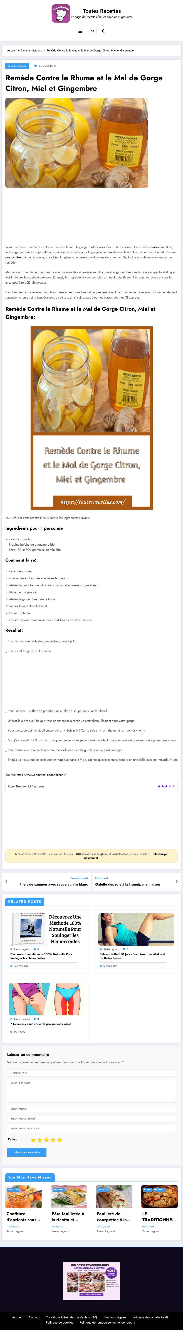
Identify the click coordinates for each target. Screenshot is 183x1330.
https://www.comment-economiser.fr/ (41, 774)
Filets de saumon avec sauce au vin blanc (53, 884)
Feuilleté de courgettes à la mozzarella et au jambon (68, 1217)
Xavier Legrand (22, 949)
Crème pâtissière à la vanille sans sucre (156, 1218)
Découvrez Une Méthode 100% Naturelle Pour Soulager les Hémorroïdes (41, 956)
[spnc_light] (103, 31)
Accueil (17, 1318)
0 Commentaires (47, 66)
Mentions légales (115, 1318)
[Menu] (80, 31)
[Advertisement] (91, 219)
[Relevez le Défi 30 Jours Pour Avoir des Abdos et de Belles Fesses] (136, 929)
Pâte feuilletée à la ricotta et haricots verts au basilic (23, 1217)
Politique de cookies (59, 1324)
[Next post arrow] (176, 882)
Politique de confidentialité (150, 1318)
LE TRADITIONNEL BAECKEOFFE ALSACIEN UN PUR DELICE (113, 1217)
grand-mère (13, 257)
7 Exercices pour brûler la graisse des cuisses (40, 1024)
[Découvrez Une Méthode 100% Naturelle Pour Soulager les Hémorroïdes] (47, 929)
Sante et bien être (17, 66)
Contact (34, 1318)
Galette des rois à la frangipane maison (127, 884)
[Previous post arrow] (6, 882)
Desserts (149, 1189)
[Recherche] (93, 31)
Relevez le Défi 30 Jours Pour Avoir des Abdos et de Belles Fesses (132, 956)
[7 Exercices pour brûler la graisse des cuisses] (47, 999)
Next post (101, 878)
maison (155, 247)
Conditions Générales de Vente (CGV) (71, 1318)
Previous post (79, 878)
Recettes (13, 1189)
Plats (102, 1189)
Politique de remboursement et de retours (107, 1324)
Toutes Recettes (102, 11)
